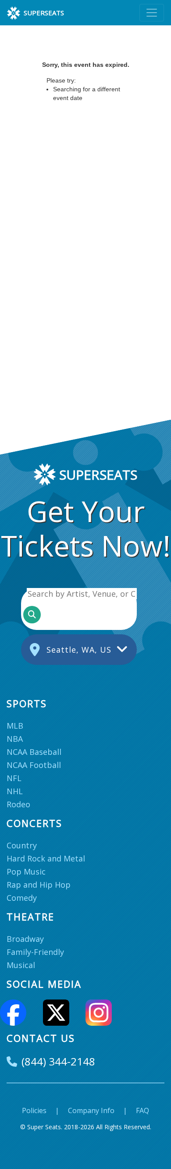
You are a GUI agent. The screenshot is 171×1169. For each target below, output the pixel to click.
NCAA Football (34, 765)
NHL (15, 791)
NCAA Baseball (34, 752)
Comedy (22, 897)
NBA (15, 738)
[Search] (32, 614)
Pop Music (26, 871)
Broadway (25, 939)
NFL (14, 778)
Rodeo (18, 804)
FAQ (142, 1110)
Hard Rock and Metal (46, 858)
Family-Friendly (35, 952)
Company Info (91, 1110)
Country (22, 845)
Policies (34, 1110)
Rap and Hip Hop (39, 884)
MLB (15, 725)
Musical (21, 965)
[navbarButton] (151, 12)
